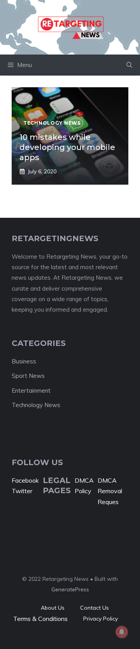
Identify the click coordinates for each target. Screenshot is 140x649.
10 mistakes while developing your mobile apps (67, 147)
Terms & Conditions (40, 619)
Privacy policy (100, 618)
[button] (129, 65)
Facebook (25, 480)
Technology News (36, 405)
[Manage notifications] (122, 632)
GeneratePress (70, 589)
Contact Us (94, 607)
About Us (53, 607)
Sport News (28, 375)
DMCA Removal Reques (110, 490)
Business (24, 361)
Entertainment (31, 390)
